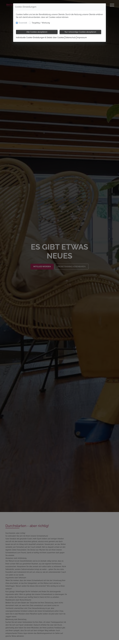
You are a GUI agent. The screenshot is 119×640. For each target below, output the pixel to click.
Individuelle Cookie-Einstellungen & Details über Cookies (40, 37)
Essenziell (23, 23)
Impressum (82, 37)
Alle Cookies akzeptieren (36, 32)
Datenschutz (70, 37)
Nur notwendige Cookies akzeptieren (80, 32)
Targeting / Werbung (41, 23)
